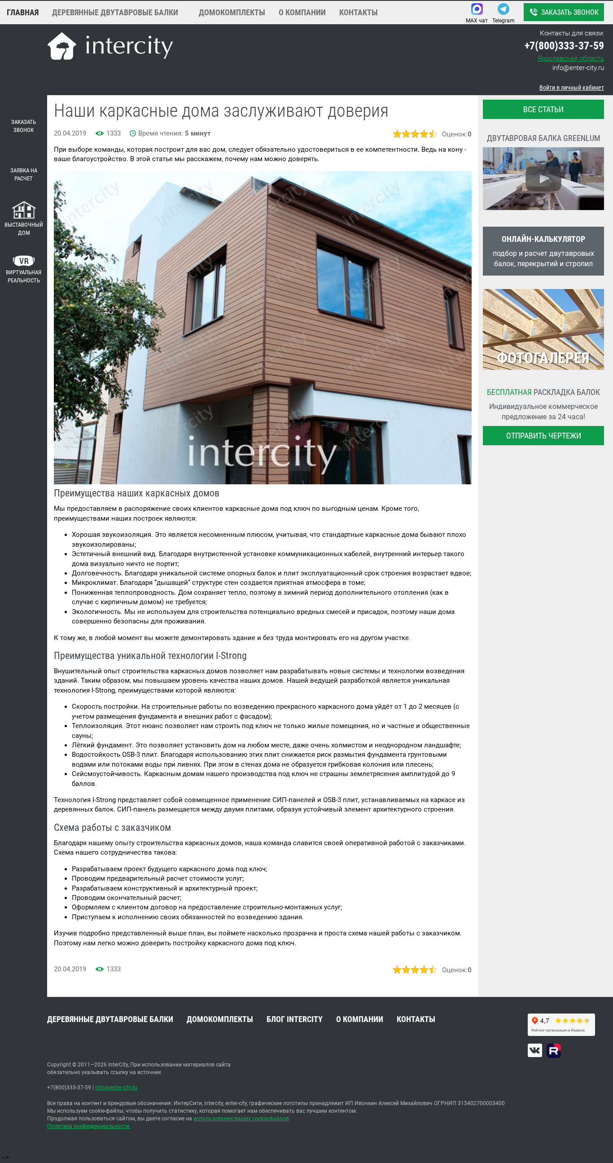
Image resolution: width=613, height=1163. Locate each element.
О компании (302, 12)
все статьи (543, 109)
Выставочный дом (23, 229)
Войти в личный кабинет (571, 87)
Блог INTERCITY (295, 1019)
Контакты (358, 12)
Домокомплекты (232, 12)
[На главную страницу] (110, 47)
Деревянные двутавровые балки (115, 12)
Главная (23, 12)
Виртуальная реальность (23, 276)
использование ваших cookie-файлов (241, 1118)
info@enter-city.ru (578, 68)
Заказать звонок (570, 12)
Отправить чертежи (543, 435)
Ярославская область (571, 58)
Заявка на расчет (23, 174)
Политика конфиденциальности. (89, 1126)
